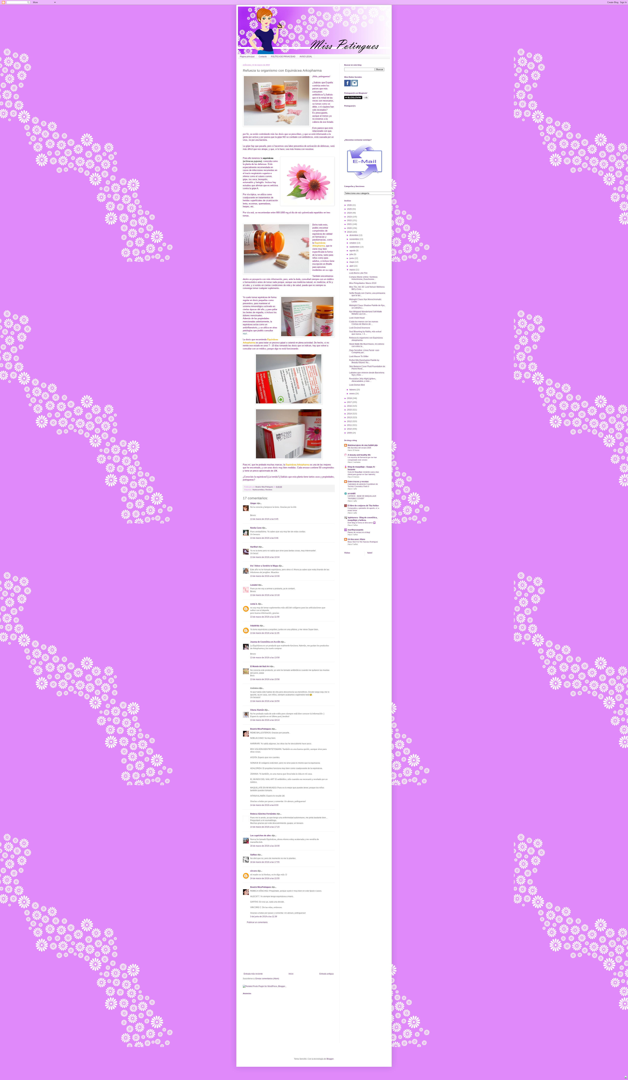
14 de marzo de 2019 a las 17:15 (264, 827)
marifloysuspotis (355, 530)
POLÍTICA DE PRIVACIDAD (283, 56)
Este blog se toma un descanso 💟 (361, 523)
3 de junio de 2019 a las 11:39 (263, 916)
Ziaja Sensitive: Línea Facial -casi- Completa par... (364, 351)
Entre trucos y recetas (358, 481)
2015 (349, 410)
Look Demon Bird (357, 385)
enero (352, 393)
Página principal (247, 56)
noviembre (354, 239)
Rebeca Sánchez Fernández (263, 814)
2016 (349, 406)
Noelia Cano (256, 528)
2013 (349, 417)
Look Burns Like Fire (358, 273)
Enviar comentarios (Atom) (267, 978)
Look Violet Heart (357, 318)
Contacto (263, 56)
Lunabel (254, 585)
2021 (349, 224)
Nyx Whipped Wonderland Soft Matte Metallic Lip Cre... (365, 312)
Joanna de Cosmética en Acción (265, 642)
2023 (349, 217)
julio (351, 254)
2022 (349, 220)
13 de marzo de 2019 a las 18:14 (264, 720)
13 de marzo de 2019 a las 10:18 (264, 595)
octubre (353, 243)
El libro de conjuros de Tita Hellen (363, 506)
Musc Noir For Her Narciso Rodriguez (363, 542)
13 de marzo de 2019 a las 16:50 (264, 701)
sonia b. (253, 604)
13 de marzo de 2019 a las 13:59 (264, 657)
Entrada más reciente (253, 974)
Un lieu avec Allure (356, 539)
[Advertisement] (288, 948)
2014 (349, 414)
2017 (349, 402)
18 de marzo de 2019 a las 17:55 (264, 862)
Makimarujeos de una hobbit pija (363, 445)
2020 (349, 228)
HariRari (254, 547)
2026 (349, 205)
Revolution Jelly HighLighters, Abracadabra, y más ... (362, 380)
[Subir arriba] (626, 1077)
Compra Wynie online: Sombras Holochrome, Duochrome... (363, 278)
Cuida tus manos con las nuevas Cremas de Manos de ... (363, 322)
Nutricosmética (258, 490)
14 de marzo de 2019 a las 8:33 (264, 805)
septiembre (354, 247)
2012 (349, 421)
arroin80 (352, 493)
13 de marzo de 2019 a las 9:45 (264, 519)
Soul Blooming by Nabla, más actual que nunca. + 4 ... (365, 332)
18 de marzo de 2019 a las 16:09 (264, 846)
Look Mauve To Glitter (358, 356)
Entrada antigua (326, 974)
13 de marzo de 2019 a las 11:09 (264, 617)
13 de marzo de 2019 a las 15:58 (264, 679)
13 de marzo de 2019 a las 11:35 (264, 633)
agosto (352, 250)
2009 (349, 433)
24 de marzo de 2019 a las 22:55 (264, 878)
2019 (349, 232)
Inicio (291, 974)
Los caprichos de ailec (260, 835)
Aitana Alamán (257, 710)
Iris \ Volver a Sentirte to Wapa (264, 566)
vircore (253, 871)
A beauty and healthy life (359, 455)
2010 (349, 429)
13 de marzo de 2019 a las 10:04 (264, 557)
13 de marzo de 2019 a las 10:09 (264, 576)
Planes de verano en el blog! (359, 532)
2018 (349, 398)
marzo (352, 270)
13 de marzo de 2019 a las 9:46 (264, 538)
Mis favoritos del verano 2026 (359, 448)
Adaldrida (254, 626)
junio (351, 258)
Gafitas (253, 855)
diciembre (354, 235)
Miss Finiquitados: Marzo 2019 (362, 283)
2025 (349, 209)
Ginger (253, 503)
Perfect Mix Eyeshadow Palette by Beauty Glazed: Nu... (364, 361)
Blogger (330, 1059)
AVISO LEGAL (306, 56)
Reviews (268, 490)
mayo (352, 262)
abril (351, 266)
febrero (352, 390)
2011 (349, 425)
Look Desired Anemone (359, 328)
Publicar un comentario (257, 922)
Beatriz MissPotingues (264, 487)
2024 (349, 213)
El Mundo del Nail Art (260, 666)
